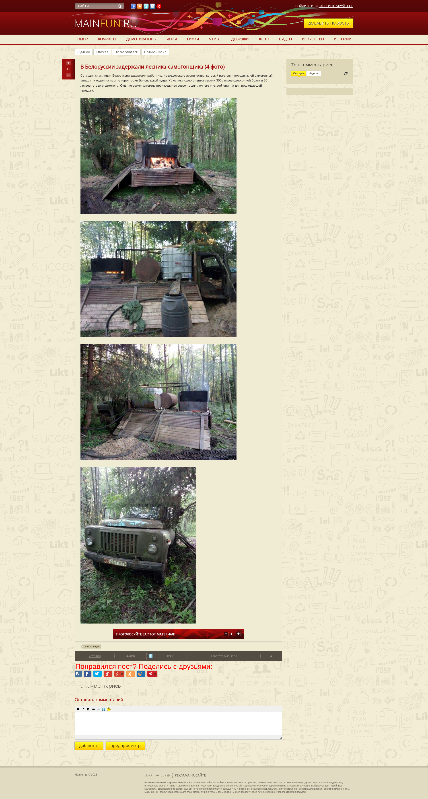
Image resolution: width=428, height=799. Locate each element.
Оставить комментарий (99, 699)
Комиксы (107, 39)
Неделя (314, 73)
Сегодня (298, 73)
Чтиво (215, 39)
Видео (285, 39)
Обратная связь (157, 775)
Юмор (82, 39)
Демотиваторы (141, 39)
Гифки (193, 39)
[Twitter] (146, 7)
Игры (172, 39)
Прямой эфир (155, 52)
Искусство (313, 39)
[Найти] (119, 6)
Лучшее (83, 52)
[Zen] (159, 7)
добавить (89, 745)
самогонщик (92, 646)
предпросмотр (125, 745)
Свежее (102, 52)
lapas (169, 656)
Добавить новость (329, 23)
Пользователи (126, 52)
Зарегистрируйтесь (336, 6)
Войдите (302, 6)
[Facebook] (133, 7)
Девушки (240, 39)
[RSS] (139, 7)
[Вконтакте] (152, 7)
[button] (78, 709)
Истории (343, 39)
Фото (264, 39)
